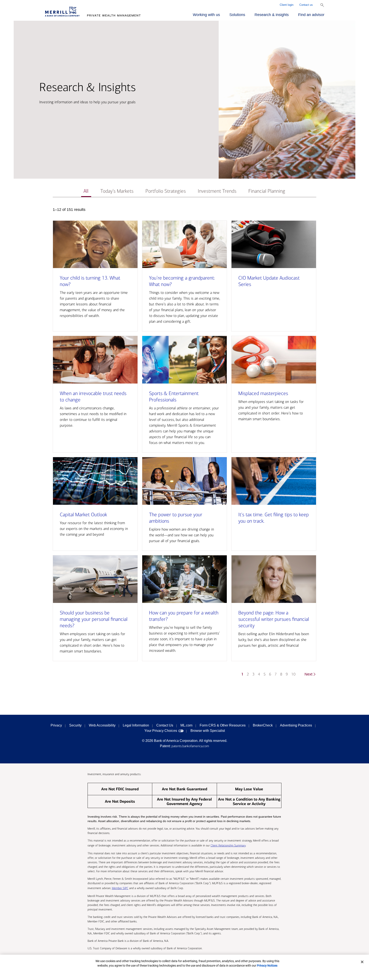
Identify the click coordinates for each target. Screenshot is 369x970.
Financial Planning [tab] (266, 191)
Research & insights (272, 15)
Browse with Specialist (207, 730)
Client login (286, 4)
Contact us (306, 4)
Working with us (206, 15)
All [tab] (85, 191)
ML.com (186, 725)
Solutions (237, 15)
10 (293, 674)
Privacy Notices (267, 965)
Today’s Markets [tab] (116, 191)
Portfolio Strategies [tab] (165, 191)
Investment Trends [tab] (217, 191)
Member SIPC (120, 888)
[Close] (362, 962)
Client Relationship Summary (228, 845)
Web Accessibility (102, 725)
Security (75, 725)
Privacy (56, 725)
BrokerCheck (263, 725)
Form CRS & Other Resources (223, 725)
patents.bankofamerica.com (190, 746)
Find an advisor (311, 15)
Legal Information (136, 725)
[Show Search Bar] (322, 5)
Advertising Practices (296, 725)
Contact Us (164, 725)
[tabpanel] (184, 444)
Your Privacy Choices (160, 730)
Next (308, 674)
